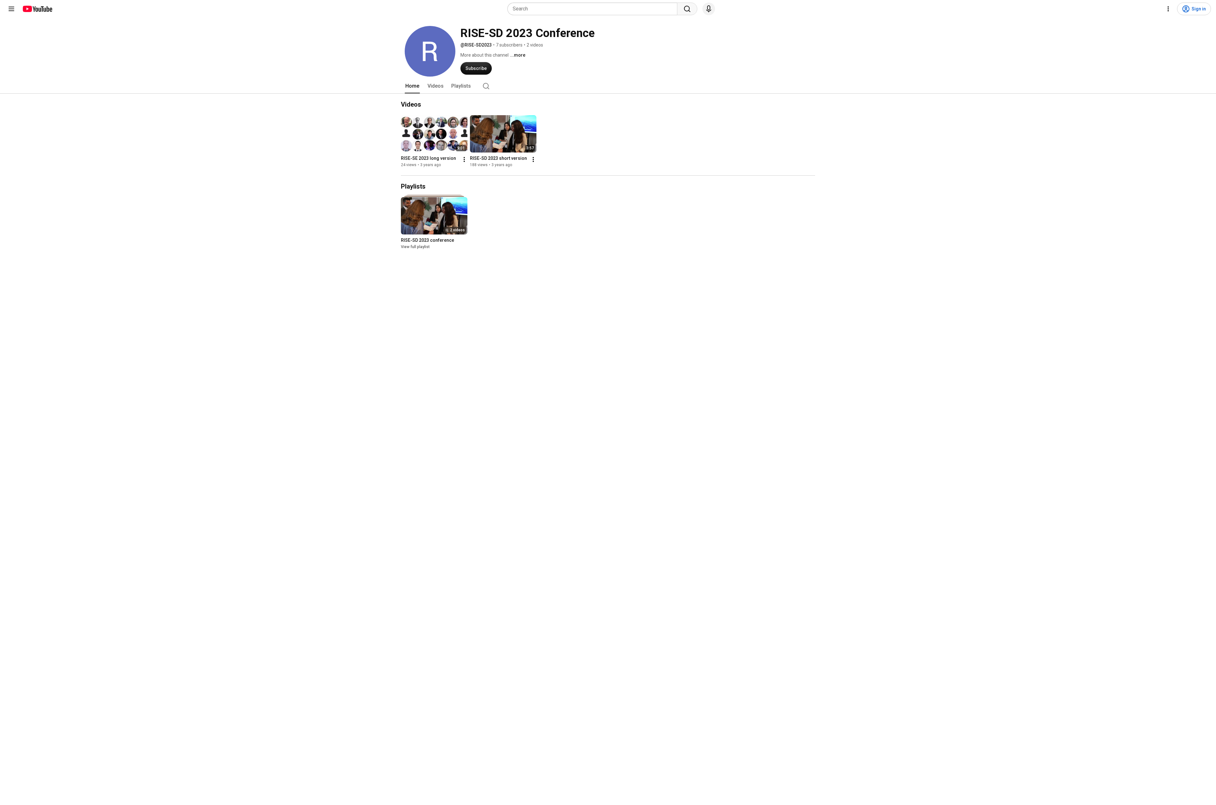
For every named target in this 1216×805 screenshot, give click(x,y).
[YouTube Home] (37, 9)
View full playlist (415, 247)
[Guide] (11, 9)
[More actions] (464, 159)
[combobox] (594, 9)
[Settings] (1168, 9)
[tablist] (608, 86)
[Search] (687, 9)
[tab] (412, 86)
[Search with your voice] (708, 9)
